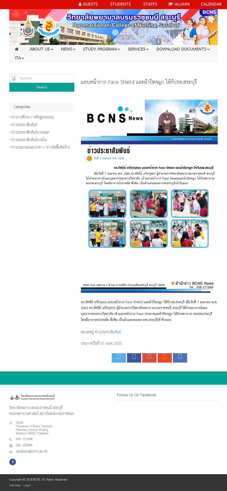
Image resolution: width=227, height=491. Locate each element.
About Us (40, 49)
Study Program (100, 49)
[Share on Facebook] (134, 358)
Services (136, 49)
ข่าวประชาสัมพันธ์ (108, 332)
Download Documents (181, 49)
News (66, 49)
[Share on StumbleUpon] (165, 358)
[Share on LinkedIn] (180, 358)
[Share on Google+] (149, 358)
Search (42, 87)
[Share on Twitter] (119, 358)
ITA (18, 58)
